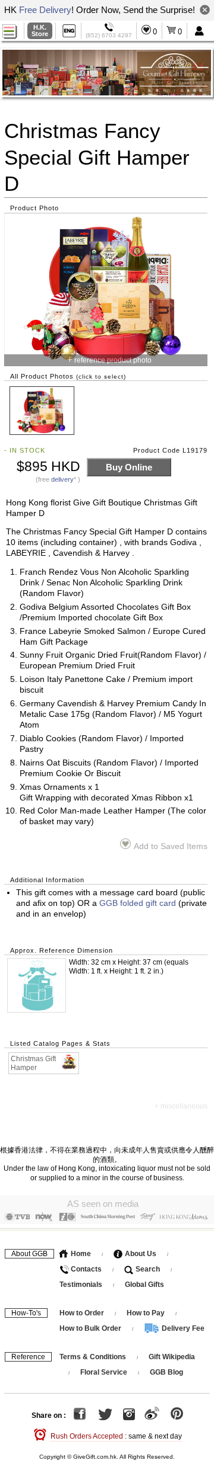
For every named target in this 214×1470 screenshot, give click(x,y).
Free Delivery (45, 10)
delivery (62, 479)
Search (147, 1269)
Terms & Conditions (92, 1356)
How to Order (81, 1313)
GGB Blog (166, 1372)
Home (80, 1253)
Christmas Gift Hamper (33, 1063)
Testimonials (80, 1284)
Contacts (85, 1269)
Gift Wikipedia (172, 1356)
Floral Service (103, 1372)
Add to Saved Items (170, 846)
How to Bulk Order (91, 1328)
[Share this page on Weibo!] (151, 1415)
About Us (139, 1253)
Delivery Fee (182, 1328)
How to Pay (146, 1313)
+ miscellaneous (181, 1106)
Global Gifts (144, 1284)
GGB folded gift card (137, 903)
